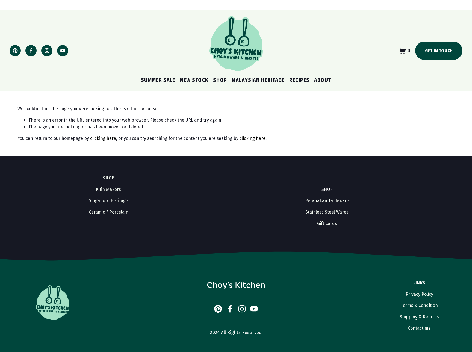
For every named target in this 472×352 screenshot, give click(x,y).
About (322, 80)
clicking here (103, 138)
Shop (220, 80)
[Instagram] (46, 50)
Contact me (419, 328)
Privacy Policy (419, 294)
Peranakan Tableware (327, 200)
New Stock (194, 80)
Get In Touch (439, 50)
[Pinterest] (15, 50)
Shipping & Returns (419, 317)
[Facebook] (31, 50)
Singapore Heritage (108, 200)
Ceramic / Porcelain (108, 212)
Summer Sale (158, 80)
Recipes (299, 80)
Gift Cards (327, 223)
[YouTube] (62, 50)
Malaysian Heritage (258, 80)
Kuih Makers (108, 189)
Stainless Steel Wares (327, 212)
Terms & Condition (419, 305)
